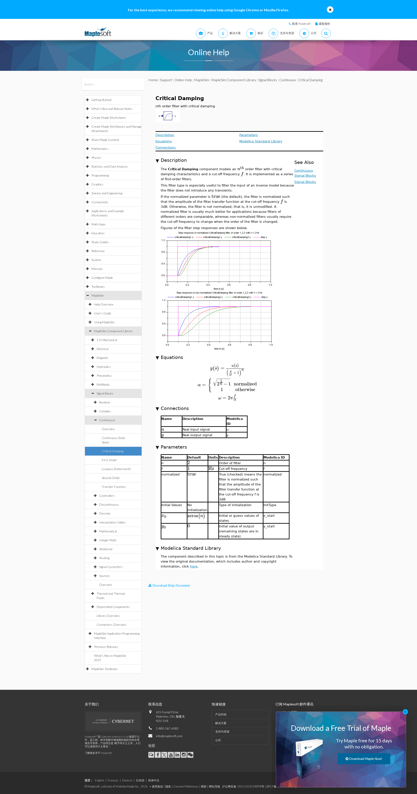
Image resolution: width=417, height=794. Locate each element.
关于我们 (92, 704)
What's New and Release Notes (111, 109)
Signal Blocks (105, 393)
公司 (218, 740)
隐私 (168, 786)
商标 (204, 786)
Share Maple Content (105, 140)
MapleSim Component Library (113, 331)
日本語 (140, 780)
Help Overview (103, 304)
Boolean (104, 402)
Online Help (183, 80)
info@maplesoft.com (169, 736)
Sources (104, 576)
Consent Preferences (186, 786)
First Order (109, 460)
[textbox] (240, 169)
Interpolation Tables (112, 522)
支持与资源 (222, 731)
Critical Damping (112, 451)
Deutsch (127, 780)
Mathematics (99, 148)
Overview (108, 429)
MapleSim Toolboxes (104, 669)
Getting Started (101, 100)
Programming (100, 175)
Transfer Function (114, 487)
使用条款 (157, 786)
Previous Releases (106, 647)
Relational (105, 549)
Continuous (107, 420)
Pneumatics (104, 375)
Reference (98, 251)
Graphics (97, 184)
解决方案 (221, 723)
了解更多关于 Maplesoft (98, 752)
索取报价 (324, 23)
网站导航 (214, 786)
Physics (96, 157)
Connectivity (99, 202)
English (99, 780)
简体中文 (153, 780)
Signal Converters (111, 567)
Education (97, 233)
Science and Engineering (106, 193)
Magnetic (102, 358)
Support (166, 80)
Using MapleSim (104, 322)
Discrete (105, 513)
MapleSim (97, 295)
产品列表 (221, 714)
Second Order (111, 478)
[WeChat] (190, 755)
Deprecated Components (113, 607)
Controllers (107, 495)
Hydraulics (104, 366)
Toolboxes (98, 286)
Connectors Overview (111, 624)
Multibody (103, 384)
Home (153, 80)
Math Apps (98, 224)
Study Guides (100, 242)
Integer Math (107, 540)
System (96, 260)
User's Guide (102, 313)
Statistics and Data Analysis (109, 166)
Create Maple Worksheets (108, 117)
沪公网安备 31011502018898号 (243, 786)
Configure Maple (102, 277)
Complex (105, 411)
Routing (104, 558)
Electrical (102, 349)
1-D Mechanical (107, 340)
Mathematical (108, 531)
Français (113, 780)
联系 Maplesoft (301, 23)
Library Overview (108, 615)
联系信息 (155, 704)
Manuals (97, 269)
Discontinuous (109, 504)
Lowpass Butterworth (116, 469)
